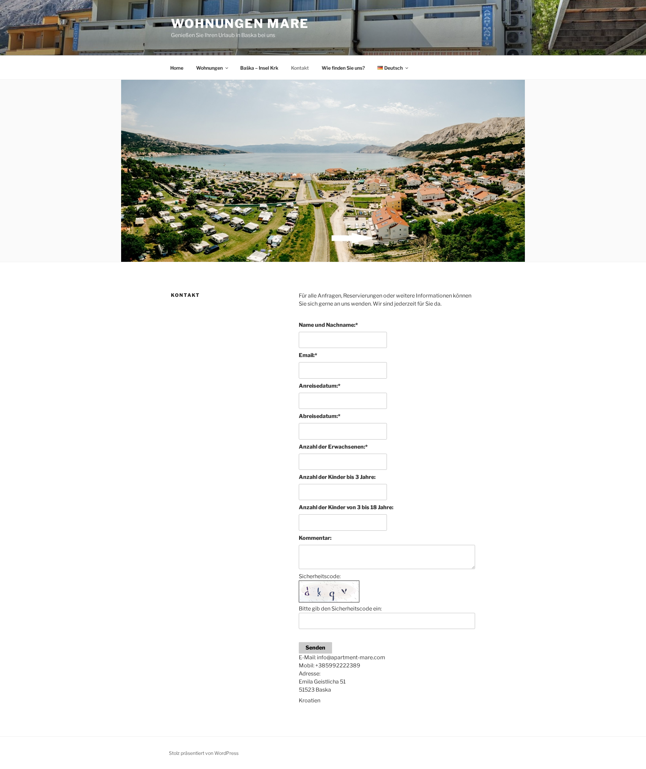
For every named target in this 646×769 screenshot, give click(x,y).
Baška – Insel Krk (259, 68)
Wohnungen (209, 68)
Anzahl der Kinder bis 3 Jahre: (337, 477)
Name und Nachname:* (328, 325)
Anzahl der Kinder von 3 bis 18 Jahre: (346, 507)
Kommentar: (315, 538)
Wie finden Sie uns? (343, 68)
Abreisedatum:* (319, 416)
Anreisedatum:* (319, 386)
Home (176, 68)
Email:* (308, 355)
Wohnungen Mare (240, 23)
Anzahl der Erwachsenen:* (333, 447)
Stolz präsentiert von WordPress (204, 753)
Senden (315, 647)
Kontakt (300, 68)
